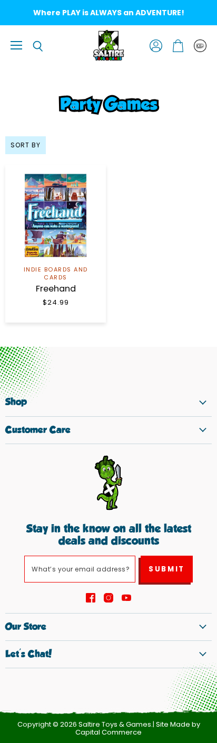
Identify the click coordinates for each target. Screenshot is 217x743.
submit (167, 569)
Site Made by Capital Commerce (137, 728)
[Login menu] (200, 45)
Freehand (56, 289)
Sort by (26, 145)
